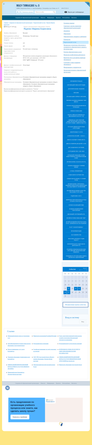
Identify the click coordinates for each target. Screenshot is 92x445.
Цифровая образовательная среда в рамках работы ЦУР (76, 200)
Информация (50, 17)
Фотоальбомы (66, 17)
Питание (76, 92)
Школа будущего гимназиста (76, 139)
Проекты (58, 17)
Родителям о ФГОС (76, 196)
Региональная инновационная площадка (76, 106)
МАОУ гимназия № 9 (27, 6)
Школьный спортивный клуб (76, 214)
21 (79, 288)
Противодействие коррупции (76, 85)
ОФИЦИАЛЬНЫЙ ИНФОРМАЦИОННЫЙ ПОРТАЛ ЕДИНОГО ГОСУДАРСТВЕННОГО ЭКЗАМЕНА (18, 366)
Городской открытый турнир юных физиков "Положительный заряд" (76, 157)
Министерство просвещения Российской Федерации (45, 336)
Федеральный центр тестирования (40, 343)
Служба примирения (76, 171)
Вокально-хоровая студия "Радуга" (76, 239)
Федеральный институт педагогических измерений (70, 343)
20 (75, 288)
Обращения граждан (76, 81)
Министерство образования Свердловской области (70, 364)
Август (85, 268)
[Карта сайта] (20, 12)
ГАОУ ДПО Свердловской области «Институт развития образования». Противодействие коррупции (43, 359)
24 (65, 292)
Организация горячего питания (76, 96)
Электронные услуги (76, 132)
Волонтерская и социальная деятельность (76, 244)
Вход (82, 321)
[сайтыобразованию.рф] (87, 4)
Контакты (74, 17)
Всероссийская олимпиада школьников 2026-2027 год (76, 115)
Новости (43, 17)
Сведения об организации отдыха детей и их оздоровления (76, 256)
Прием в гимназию (76, 111)
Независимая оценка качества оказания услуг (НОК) (76, 191)
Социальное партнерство (76, 174)
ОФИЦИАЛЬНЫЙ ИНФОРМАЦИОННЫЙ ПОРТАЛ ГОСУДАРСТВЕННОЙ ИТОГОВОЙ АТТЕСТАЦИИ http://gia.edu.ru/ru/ (70, 359)
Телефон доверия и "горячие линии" (76, 166)
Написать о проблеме (20, 417)
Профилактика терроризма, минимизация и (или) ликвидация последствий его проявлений (76, 185)
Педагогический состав (39, 22)
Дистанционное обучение (76, 147)
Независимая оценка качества (75, 305)
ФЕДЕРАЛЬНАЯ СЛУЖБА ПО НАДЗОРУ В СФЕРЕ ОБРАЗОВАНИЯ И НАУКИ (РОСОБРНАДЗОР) (69, 351)
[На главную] (17, 12)
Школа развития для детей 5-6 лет (76, 143)
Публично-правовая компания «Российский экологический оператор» (76, 251)
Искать (54, 12)
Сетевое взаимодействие (76, 205)
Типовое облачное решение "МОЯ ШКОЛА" (76, 101)
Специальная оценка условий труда (76, 179)
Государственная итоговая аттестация (76, 127)
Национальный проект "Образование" (76, 209)
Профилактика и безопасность (76, 162)
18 (68, 288)
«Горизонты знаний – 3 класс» (76, 136)
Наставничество (76, 235)
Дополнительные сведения (76, 88)
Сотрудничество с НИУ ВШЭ (76, 151)
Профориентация (76, 231)
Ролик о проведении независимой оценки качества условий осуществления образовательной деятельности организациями (70, 337)
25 (68, 292)
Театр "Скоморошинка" (76, 227)
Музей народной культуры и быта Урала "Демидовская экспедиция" (76, 222)
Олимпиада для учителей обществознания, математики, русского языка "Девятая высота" (76, 121)
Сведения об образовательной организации (20, 22)
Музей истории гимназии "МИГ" (76, 218)
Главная (6, 22)
